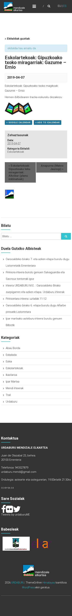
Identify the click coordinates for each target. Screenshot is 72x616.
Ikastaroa (11, 375)
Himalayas (48, 582)
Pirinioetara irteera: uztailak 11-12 (26, 298)
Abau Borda (13, 348)
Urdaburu (11, 401)
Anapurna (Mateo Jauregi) (52, 167)
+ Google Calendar (18, 122)
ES (64, 6)
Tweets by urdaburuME (15, 514)
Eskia (9, 361)
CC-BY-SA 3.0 (7, 488)
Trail (8, 395)
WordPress (28, 587)
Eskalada (11, 354)
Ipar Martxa (12, 381)
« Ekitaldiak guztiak (17, 38)
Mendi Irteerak (14, 388)
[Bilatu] (66, 236)
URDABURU (18, 582)
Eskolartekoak (15, 151)
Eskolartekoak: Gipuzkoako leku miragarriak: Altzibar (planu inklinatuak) (19, 172)
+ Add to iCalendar (47, 122)
